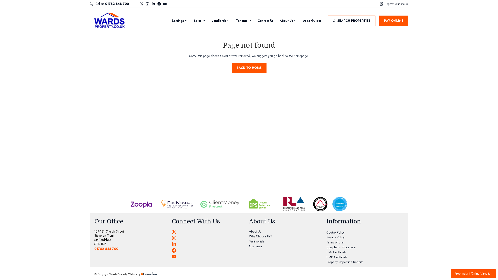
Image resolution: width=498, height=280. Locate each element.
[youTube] (174, 256)
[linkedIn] (174, 244)
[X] (141, 4)
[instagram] (174, 238)
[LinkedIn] (153, 4)
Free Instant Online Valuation (473, 273)
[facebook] (174, 250)
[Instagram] (147, 4)
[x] (174, 231)
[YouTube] (165, 4)
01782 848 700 (117, 4)
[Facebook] (159, 4)
